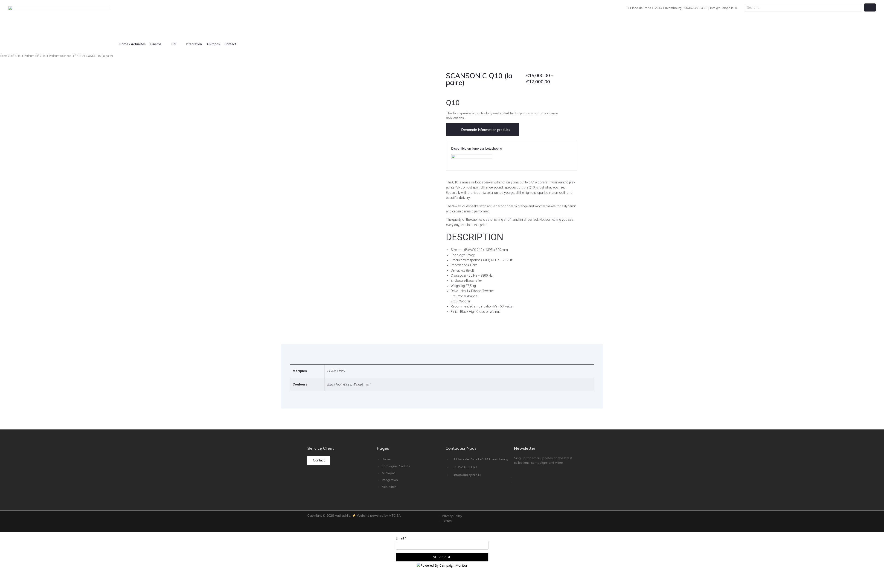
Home (3, 56)
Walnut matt (361, 384)
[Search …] (803, 8)
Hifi (12, 56)
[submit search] (870, 7)
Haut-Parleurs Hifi (28, 56)
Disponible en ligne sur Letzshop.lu (476, 148)
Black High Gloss (339, 384)
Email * (401, 538)
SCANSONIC (336, 371)
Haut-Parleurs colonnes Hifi (59, 56)
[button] (158, 44)
